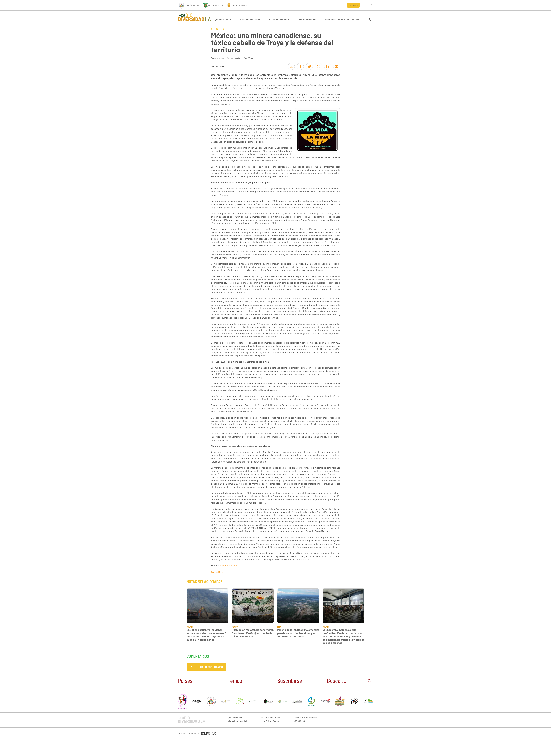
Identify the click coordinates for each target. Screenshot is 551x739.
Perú (279, 627)
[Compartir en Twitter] (309, 66)
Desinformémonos (228, 565)
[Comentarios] (291, 66)
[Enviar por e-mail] (336, 66)
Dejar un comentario (208, 667)
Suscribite (353, 5)
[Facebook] (364, 5)
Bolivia (190, 627)
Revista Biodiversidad (279, 19)
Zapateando (219, 58)
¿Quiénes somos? (223, 19)
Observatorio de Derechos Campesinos (343, 19)
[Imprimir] (327, 66)
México (250, 58)
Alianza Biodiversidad (250, 19)
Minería (221, 572)
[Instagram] (370, 5)
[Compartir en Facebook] (300, 66)
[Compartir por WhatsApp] (318, 66)
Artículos (217, 28)
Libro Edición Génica (307, 19)
